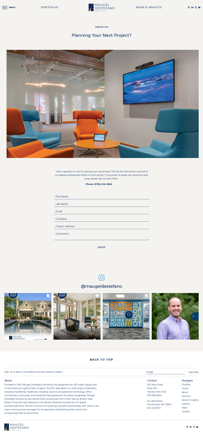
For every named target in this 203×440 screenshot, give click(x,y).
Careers (186, 404)
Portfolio (186, 384)
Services (186, 396)
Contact (186, 411)
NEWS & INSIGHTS (149, 7)
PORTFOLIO (49, 7)
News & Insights (190, 400)
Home (185, 388)
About (185, 392)
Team (185, 407)
